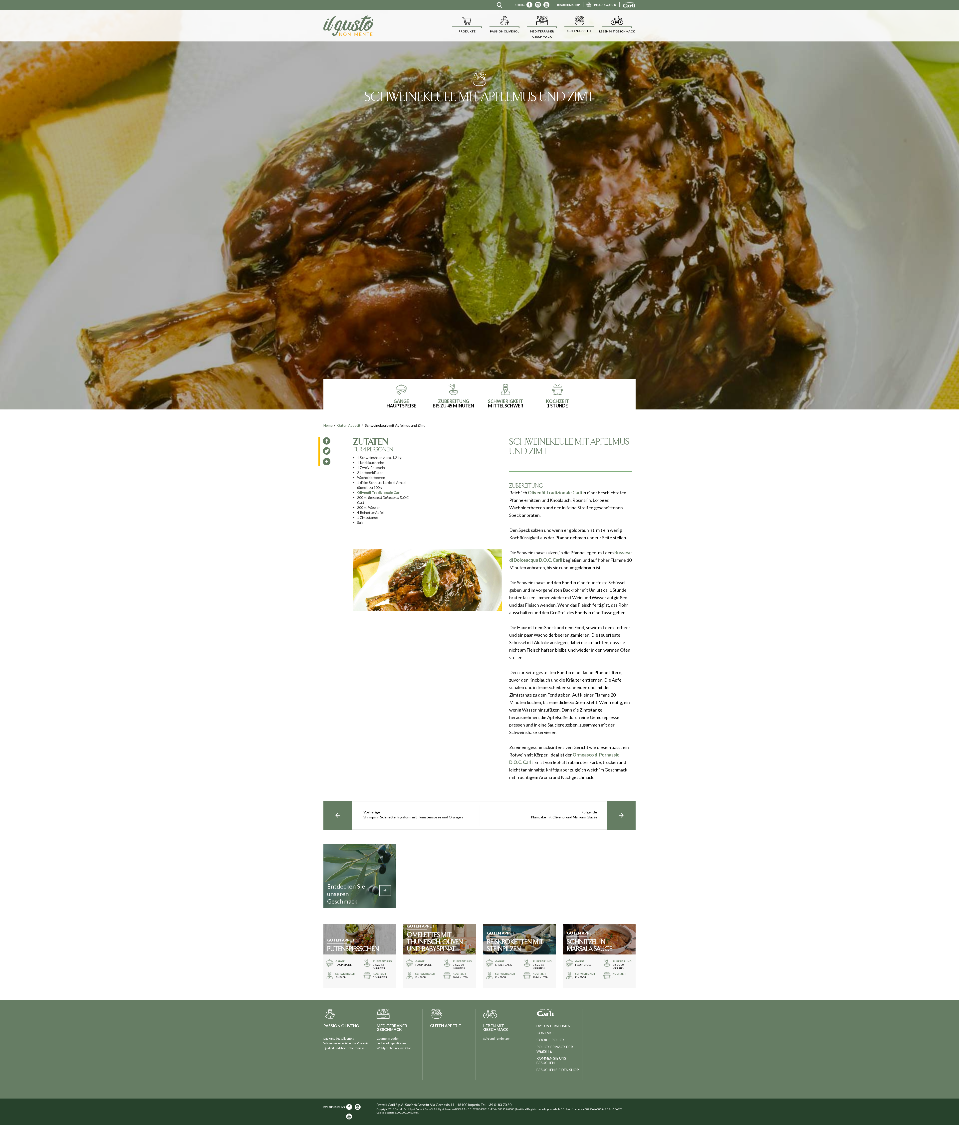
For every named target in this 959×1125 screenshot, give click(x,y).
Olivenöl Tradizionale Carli (379, 492)
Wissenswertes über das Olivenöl (346, 1043)
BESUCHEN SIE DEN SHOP (557, 1070)
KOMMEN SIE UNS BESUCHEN (551, 1060)
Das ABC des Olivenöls (338, 1038)
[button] (467, 25)
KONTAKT (545, 1033)
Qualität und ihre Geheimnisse (344, 1048)
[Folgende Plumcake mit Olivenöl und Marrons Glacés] (621, 815)
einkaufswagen (604, 4)
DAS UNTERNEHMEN (553, 1026)
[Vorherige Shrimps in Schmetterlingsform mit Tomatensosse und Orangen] (337, 815)
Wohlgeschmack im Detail (394, 1048)
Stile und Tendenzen (496, 1038)
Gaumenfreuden (388, 1038)
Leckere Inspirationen (391, 1043)
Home (328, 425)
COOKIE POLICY (550, 1040)
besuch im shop (568, 4)
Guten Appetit (348, 425)
